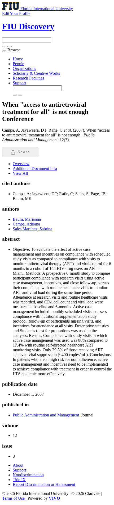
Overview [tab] (21, 163)
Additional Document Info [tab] (35, 168)
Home (18, 59)
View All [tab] (20, 173)
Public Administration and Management (46, 415)
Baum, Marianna (27, 219)
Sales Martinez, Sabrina (32, 229)
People (18, 63)
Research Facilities (28, 78)
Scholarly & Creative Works (36, 73)
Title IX (19, 479)
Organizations (24, 68)
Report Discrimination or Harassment (44, 484)
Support (19, 83)
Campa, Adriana (26, 224)
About (18, 465)
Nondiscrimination (28, 475)
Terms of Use (14, 498)
